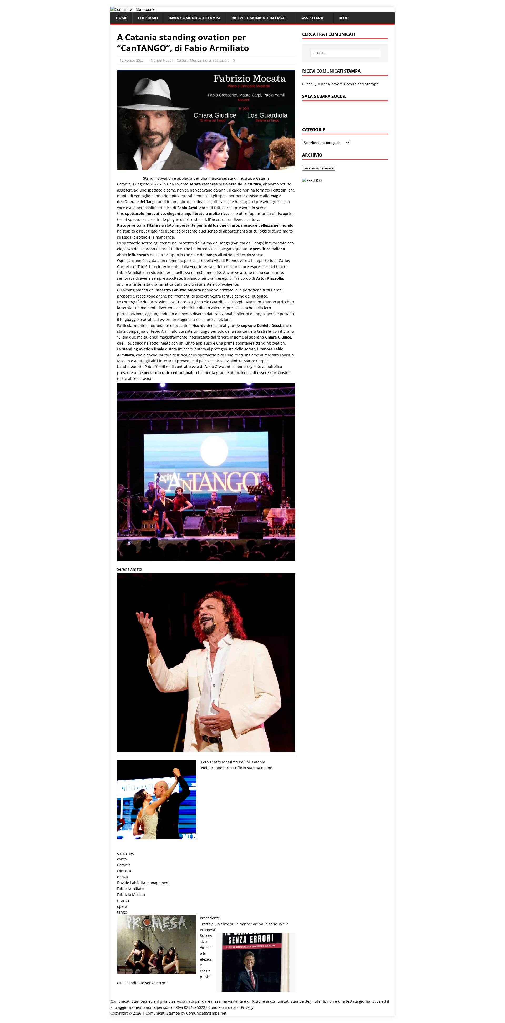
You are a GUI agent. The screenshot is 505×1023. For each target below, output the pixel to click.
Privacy (247, 1007)
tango (122, 912)
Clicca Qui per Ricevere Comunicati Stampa (340, 84)
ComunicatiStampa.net (206, 1013)
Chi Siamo (148, 17)
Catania (123, 865)
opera (122, 906)
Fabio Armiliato (130, 888)
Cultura (182, 60)
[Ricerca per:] (345, 53)
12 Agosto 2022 (131, 60)
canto (122, 858)
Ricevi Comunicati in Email (258, 17)
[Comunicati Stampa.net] (133, 9)
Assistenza (312, 17)
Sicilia (207, 60)
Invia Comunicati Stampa (195, 17)
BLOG (344, 17)
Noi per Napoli (162, 60)
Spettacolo (221, 60)
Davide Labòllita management (143, 882)
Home (121, 17)
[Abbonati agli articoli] (312, 180)
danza (122, 876)
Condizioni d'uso (223, 1007)
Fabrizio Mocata (131, 894)
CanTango (125, 853)
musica (123, 900)
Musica (195, 60)
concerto (124, 870)
